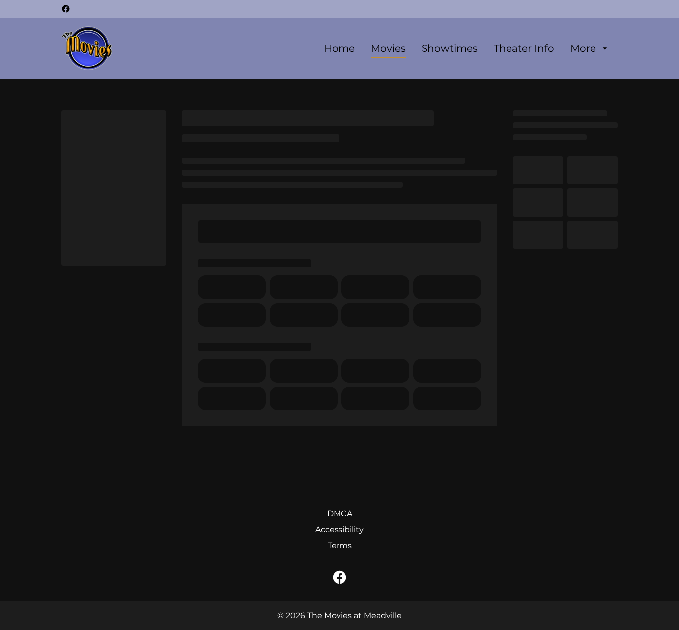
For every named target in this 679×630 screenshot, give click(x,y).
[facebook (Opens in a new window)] (65, 8)
